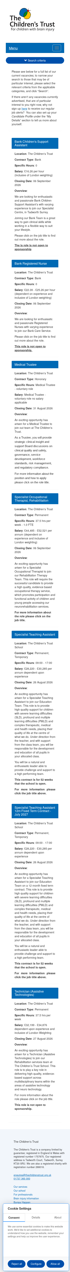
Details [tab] (36, 1217)
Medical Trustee (26, 364)
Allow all (55, 1264)
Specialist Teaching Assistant (35, 634)
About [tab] (57, 1217)
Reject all (16, 1264)
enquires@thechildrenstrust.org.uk (32, 1175)
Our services (20, 1186)
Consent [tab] (14, 1217)
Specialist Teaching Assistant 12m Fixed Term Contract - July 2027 (35, 811)
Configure (36, 1264)
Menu (13, 47)
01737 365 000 (22, 1178)
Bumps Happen (22, 1202)
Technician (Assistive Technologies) (29, 993)
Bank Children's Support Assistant (31, 143)
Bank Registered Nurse (31, 263)
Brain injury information (26, 1198)
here (24, 108)
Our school (19, 1190)
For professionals (23, 1194)
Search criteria (37, 60)
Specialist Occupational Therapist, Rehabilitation (31, 499)
